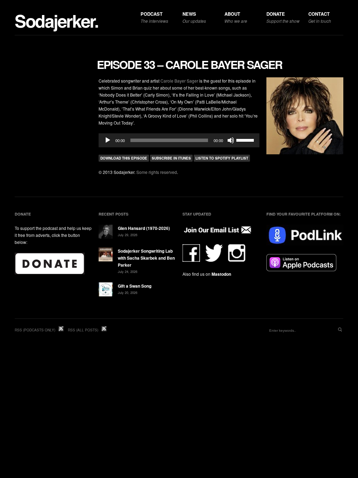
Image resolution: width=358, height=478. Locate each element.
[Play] (107, 140)
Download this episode (123, 158)
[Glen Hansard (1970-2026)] (106, 232)
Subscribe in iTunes (171, 158)
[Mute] (230, 140)
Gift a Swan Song (134, 286)
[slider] (246, 139)
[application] (179, 140)
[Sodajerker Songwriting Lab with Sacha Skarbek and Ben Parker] (106, 255)
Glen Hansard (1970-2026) (144, 228)
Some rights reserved (156, 172)
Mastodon (221, 274)
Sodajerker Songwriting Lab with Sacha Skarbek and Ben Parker (146, 258)
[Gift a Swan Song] (106, 290)
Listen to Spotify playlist (221, 158)
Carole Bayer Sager (179, 81)
